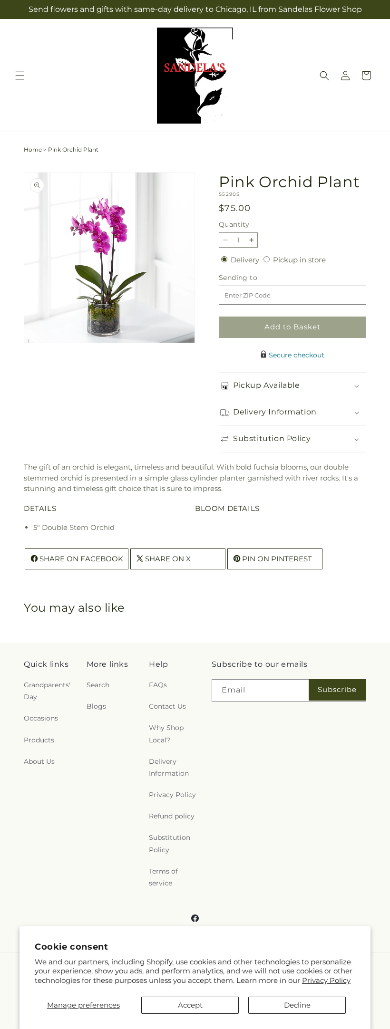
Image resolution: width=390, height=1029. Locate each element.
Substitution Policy (169, 843)
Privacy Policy (326, 980)
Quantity (234, 224)
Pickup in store (299, 259)
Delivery (246, 259)
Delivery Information (169, 767)
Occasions (41, 718)
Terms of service (163, 877)
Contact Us (167, 706)
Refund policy (172, 816)
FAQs (158, 685)
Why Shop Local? (166, 733)
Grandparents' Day (47, 691)
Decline (297, 1005)
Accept (190, 1005)
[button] (20, 75)
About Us (39, 761)
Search (98, 685)
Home (33, 149)
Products (39, 740)
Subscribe (337, 689)
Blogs (96, 706)
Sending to (252, 278)
